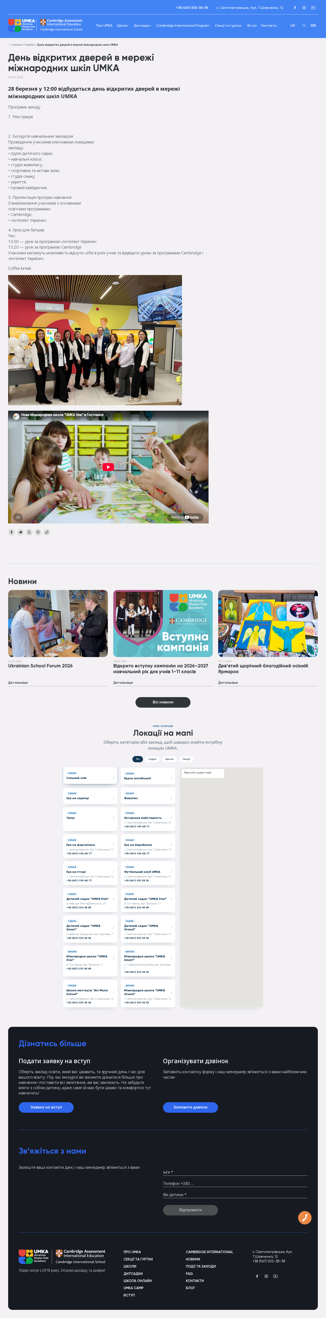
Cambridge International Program (182, 25)
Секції (186, 759)
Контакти (268, 25)
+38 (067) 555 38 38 (136, 880)
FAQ (189, 1273)
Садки (152, 759)
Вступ (252, 25)
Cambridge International (209, 1252)
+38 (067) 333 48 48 (78, 907)
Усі (137, 759)
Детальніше (18, 682)
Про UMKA (104, 25)
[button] (90, 775)
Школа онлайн (138, 1281)
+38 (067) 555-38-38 (192, 8)
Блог (190, 1288)
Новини (29, 45)
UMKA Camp (133, 1288)
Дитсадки (133, 1273)
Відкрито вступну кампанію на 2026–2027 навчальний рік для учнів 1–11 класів (160, 668)
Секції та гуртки (228, 25)
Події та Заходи (201, 1266)
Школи (169, 759)
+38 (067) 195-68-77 (136, 826)
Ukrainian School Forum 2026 (40, 666)
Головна (16, 45)
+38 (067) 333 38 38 (78, 938)
